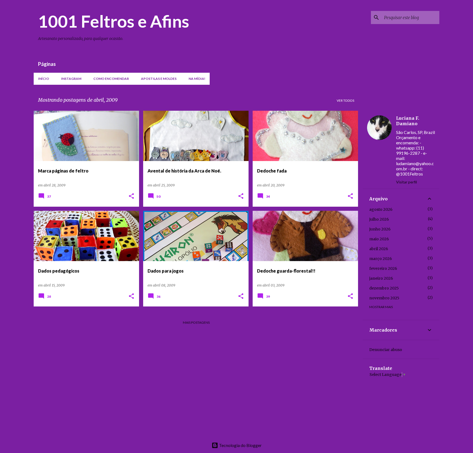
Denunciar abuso (385, 349)
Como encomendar (111, 79)
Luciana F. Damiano (407, 120)
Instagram (71, 79)
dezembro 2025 (384, 288)
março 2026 (380, 258)
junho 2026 (380, 229)
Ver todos (345, 100)
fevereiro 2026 (383, 268)
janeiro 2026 (381, 278)
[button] (131, 196)
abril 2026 (378, 248)
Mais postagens (196, 322)
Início (43, 79)
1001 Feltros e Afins (113, 21)
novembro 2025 (384, 298)
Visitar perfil (406, 182)
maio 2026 (379, 238)
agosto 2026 (381, 209)
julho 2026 (379, 219)
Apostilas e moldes (159, 79)
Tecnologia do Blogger (240, 445)
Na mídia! (197, 79)
